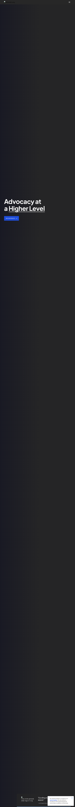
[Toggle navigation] (69, 2)
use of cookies (53, 800)
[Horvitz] (10, 2)
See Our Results (10, 218)
